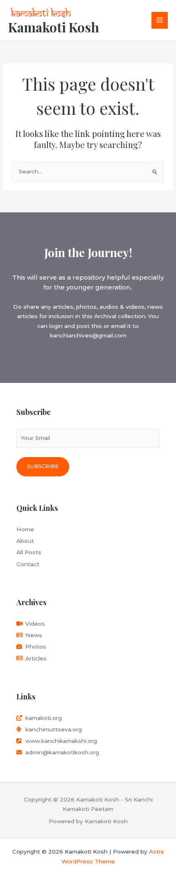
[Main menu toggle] (159, 20)
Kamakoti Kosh (53, 27)
